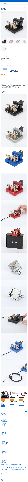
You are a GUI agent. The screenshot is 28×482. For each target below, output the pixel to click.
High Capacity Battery (16, 467)
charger (22, 464)
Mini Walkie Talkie (17, 469)
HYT (25, 467)
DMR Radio (10, 466)
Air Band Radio (2, 464)
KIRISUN (10, 469)
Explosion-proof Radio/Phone (3, 467)
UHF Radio (13, 472)
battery (13, 464)
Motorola (22, 469)
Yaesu (16, 473)
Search (1, 410)
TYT (9, 472)
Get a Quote (2, 74)
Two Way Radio (6, 472)
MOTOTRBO (26, 469)
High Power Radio (22, 467)
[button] (26, 12)
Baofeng (10, 464)
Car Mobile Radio (18, 464)
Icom (4, 469)
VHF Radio (21, 472)
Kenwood (8, 469)
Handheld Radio (9, 467)
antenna (5, 464)
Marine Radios (13, 469)
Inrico (5, 469)
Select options (21, 405)
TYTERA (11, 472)
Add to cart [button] (12, 404)
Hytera (2, 469)
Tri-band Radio (2, 472)
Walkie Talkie (4, 473)
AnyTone (7, 464)
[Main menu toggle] (26, 3)
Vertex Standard (18, 472)
